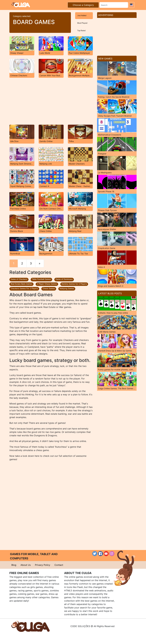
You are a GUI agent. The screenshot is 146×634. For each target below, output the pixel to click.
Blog (13, 564)
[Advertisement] (51, 101)
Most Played (82, 23)
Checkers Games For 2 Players (24, 288)
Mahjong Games (67, 288)
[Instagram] (111, 553)
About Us (26, 564)
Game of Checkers (19, 279)
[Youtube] (106, 553)
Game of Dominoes (64, 279)
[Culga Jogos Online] (30, 626)
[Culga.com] (21, 4)
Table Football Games (41, 279)
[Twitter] (94, 553)
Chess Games (49, 288)
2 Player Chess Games (47, 284)
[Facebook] (100, 553)
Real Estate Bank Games (21, 284)
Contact (58, 564)
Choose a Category (83, 5)
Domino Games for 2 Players (74, 284)
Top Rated (81, 30)
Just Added (81, 15)
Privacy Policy (42, 564)
